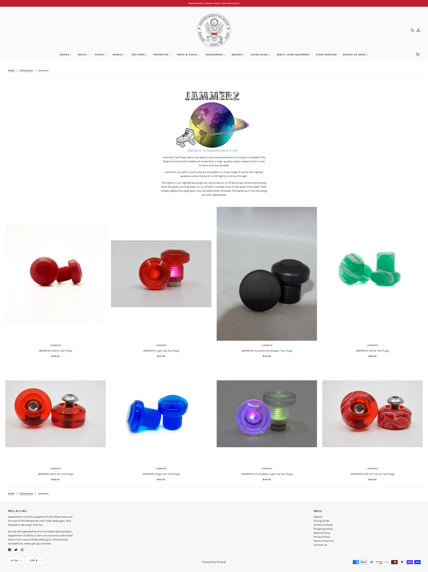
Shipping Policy (323, 528)
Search (318, 516)
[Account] (418, 30)
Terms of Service (324, 540)
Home (11, 70)
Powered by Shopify (214, 561)
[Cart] (418, 55)
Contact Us (320, 544)
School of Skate (323, 524)
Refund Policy (322, 532)
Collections (26, 70)
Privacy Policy (322, 536)
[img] (412, 30)
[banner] (214, 29)
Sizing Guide (321, 520)
